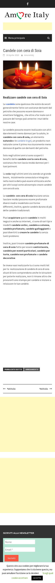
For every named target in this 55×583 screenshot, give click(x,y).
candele (10, 104)
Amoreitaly (29, 55)
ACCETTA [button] (37, 578)
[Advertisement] (29, 26)
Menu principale (16, 37)
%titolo (11, 388)
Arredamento (32, 369)
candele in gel (24, 140)
